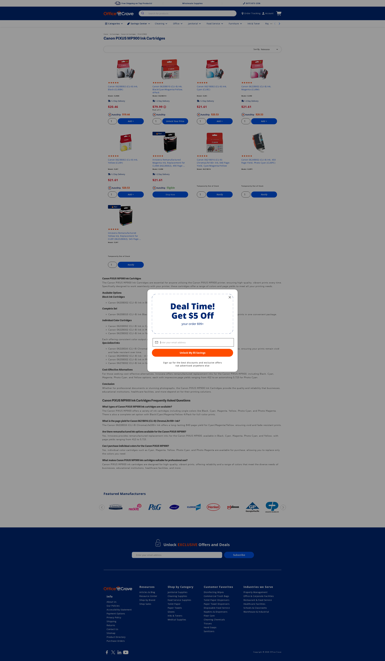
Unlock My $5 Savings (192, 352)
